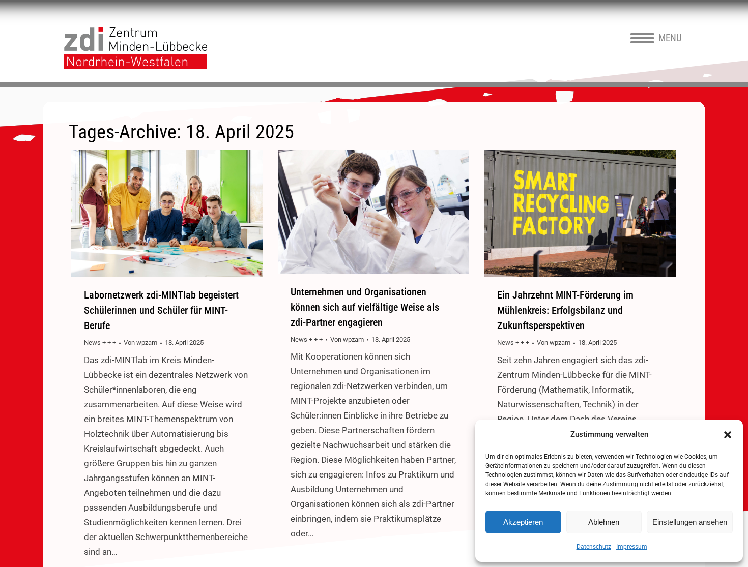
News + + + (100, 342)
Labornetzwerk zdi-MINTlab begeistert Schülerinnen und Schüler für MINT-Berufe (161, 310)
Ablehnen (603, 522)
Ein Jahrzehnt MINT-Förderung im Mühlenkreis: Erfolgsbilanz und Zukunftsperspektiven (565, 310)
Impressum (631, 546)
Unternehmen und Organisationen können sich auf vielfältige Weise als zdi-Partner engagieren (365, 307)
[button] (728, 435)
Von (140, 342)
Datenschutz (594, 546)
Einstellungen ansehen (689, 522)
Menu (670, 38)
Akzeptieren (523, 522)
